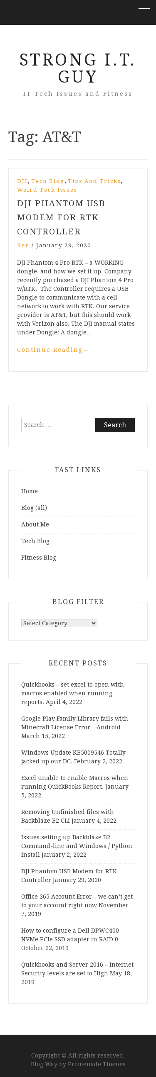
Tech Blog (47, 181)
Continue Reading (53, 349)
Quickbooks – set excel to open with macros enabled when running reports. (72, 693)
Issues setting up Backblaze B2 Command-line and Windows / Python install (76, 846)
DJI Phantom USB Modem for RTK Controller (61, 217)
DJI (22, 181)
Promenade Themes (97, 1064)
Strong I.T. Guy (78, 68)
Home (29, 491)
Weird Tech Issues (47, 190)
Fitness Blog (38, 557)
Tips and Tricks (94, 181)
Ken (23, 245)
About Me (35, 524)
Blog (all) (34, 507)
